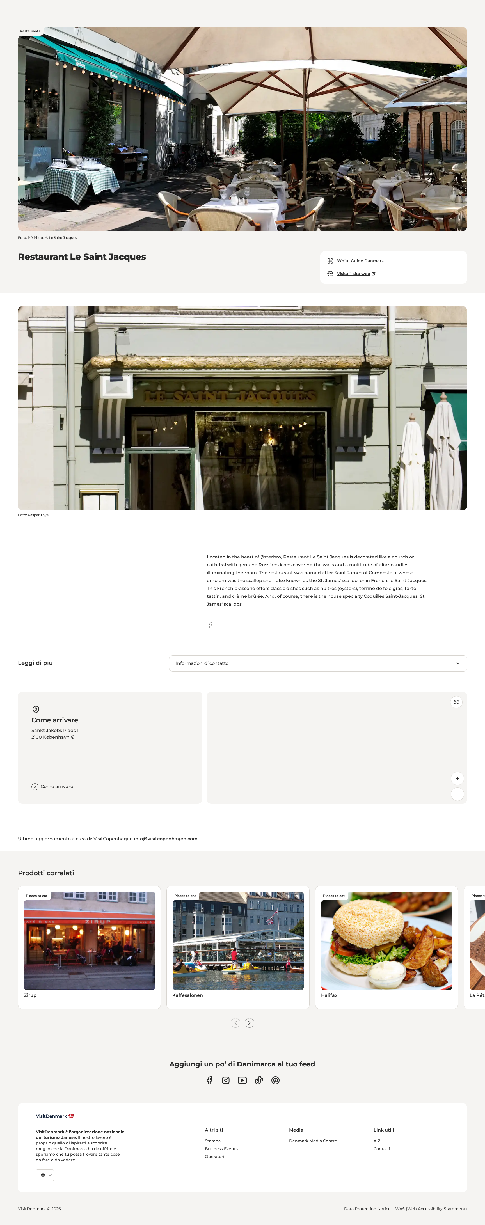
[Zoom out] (457, 794)
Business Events (221, 1148)
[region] (337, 748)
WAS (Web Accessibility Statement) (431, 1208)
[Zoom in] (457, 778)
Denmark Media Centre (313, 1140)
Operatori (214, 1156)
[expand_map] (456, 702)
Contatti (382, 1148)
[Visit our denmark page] (209, 1080)
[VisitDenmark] (55, 1116)
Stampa (213, 1140)
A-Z (377, 1140)
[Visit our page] (226, 1080)
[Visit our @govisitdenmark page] (259, 1080)
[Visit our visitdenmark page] (242, 1080)
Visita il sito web (353, 273)
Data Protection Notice (367, 1208)
